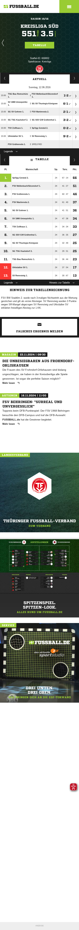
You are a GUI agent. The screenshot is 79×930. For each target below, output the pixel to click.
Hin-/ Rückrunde (74, 159)
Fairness (4, 159)
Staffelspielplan (4, 78)
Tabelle (39, 45)
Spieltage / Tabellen (74, 78)
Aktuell (39, 79)
